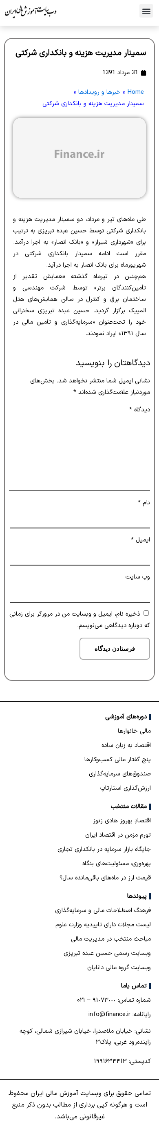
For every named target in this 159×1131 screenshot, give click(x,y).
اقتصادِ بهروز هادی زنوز (122, 821)
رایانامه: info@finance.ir (119, 1014)
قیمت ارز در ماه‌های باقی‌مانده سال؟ (105, 878)
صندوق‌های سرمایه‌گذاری (120, 774)
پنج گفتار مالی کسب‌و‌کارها (117, 759)
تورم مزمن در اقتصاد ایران (118, 835)
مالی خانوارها (134, 731)
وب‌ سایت (138, 577)
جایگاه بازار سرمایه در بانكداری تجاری (104, 849)
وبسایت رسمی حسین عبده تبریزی (107, 953)
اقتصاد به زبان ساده (126, 745)
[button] (146, 11)
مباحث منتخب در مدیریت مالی (111, 939)
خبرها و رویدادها (99, 92)
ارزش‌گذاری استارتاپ (125, 788)
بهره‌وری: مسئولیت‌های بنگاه (116, 863)
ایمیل (140, 540)
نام (144, 503)
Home (135, 92)
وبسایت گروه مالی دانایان (119, 967)
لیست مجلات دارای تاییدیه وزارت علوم (103, 925)
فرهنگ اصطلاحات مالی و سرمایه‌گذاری (103, 910)
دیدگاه (139, 410)
